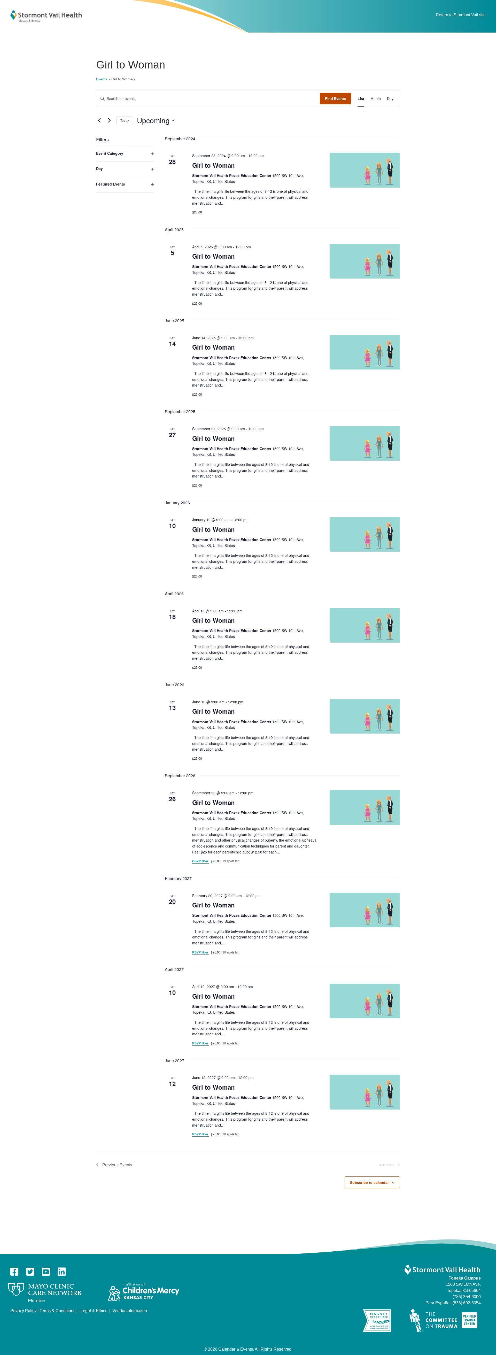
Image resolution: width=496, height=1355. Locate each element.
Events (101, 79)
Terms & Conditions (57, 1310)
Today (124, 120)
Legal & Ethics (94, 1310)
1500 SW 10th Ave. (463, 1284)
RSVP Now (200, 861)
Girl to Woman (213, 165)
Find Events (335, 98)
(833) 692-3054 (467, 1303)
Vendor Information (129, 1310)
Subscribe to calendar (369, 1182)
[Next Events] (109, 120)
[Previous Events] (99, 120)
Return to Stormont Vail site (461, 15)
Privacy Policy (23, 1310)
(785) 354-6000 (467, 1297)
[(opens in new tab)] (45, 1292)
